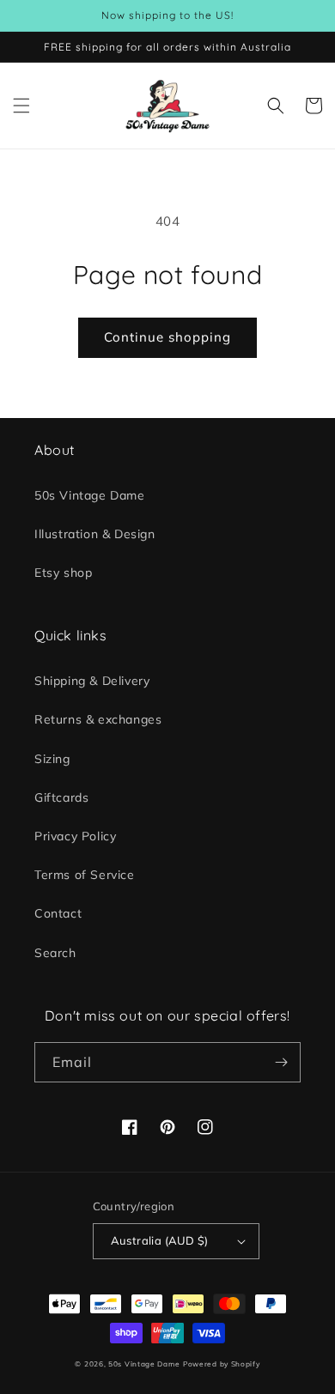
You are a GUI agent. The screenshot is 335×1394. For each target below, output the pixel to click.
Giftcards (61, 797)
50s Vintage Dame (89, 495)
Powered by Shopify (221, 1364)
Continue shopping (167, 337)
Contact (58, 913)
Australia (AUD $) (160, 1240)
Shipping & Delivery (91, 680)
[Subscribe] (281, 1062)
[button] (21, 105)
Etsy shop (63, 572)
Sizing (52, 759)
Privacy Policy (75, 836)
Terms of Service (84, 874)
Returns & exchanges (97, 719)
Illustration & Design (94, 534)
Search (55, 953)
